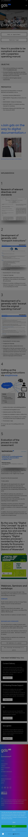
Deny (14, 822)
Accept (14, 826)
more (14, 830)
